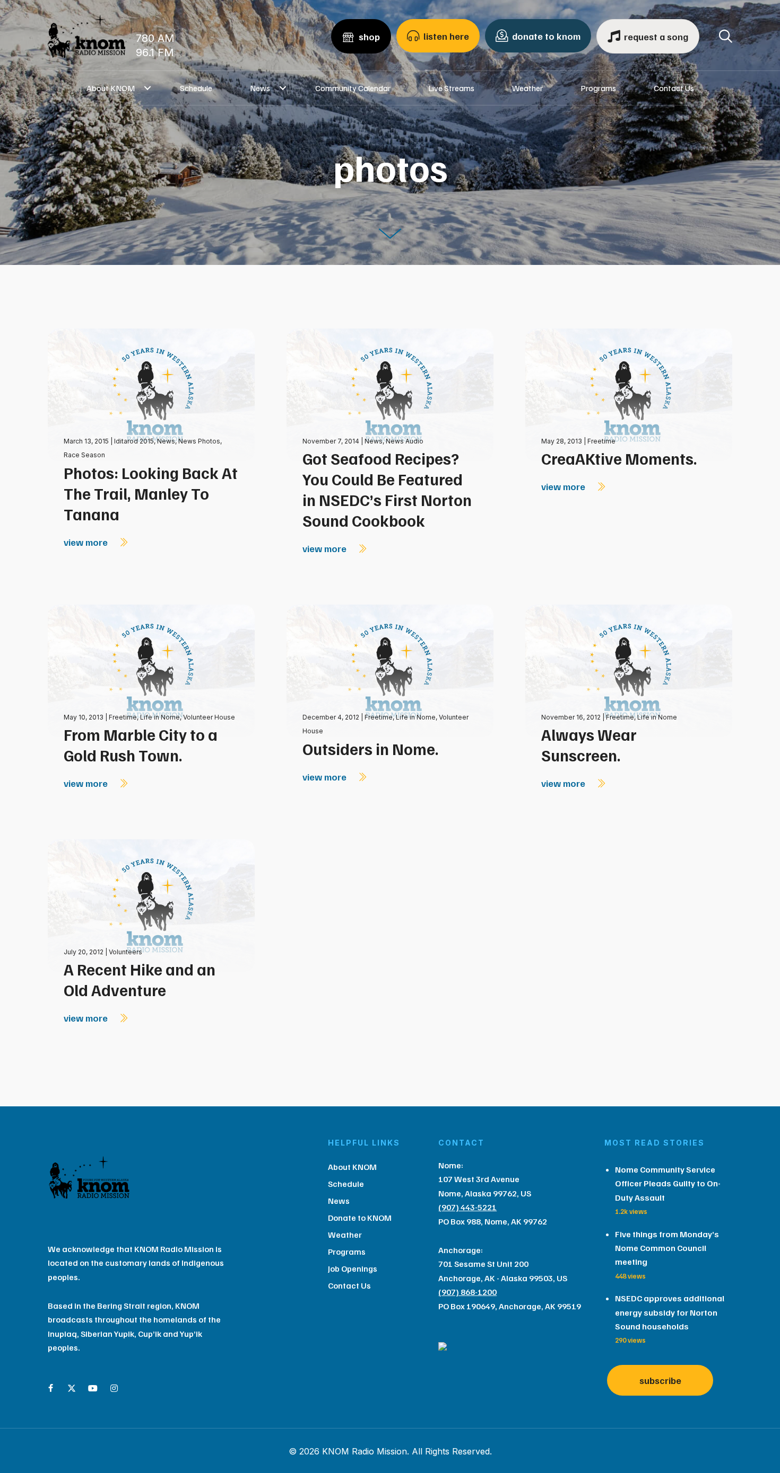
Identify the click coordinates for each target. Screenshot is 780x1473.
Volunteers (125, 952)
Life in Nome (160, 717)
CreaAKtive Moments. (619, 458)
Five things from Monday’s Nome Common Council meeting (667, 1248)
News (260, 88)
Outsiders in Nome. (370, 749)
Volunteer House (209, 717)
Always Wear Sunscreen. (589, 744)
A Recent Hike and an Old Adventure (139, 979)
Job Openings (352, 1268)
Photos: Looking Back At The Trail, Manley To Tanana (151, 493)
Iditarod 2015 (134, 441)
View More (87, 542)
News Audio (404, 441)
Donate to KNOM (360, 1217)
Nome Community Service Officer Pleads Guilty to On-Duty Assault (668, 1183)
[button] (148, 88)
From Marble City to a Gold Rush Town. (141, 744)
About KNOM (110, 88)
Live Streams (451, 88)
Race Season (84, 455)
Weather (527, 88)
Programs (598, 88)
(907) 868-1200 (467, 1291)
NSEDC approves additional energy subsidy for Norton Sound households (669, 1312)
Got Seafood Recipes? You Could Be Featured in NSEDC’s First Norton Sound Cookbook (387, 489)
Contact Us (674, 88)
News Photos (199, 441)
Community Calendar (353, 88)
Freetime (601, 441)
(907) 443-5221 (467, 1207)
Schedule (196, 88)
